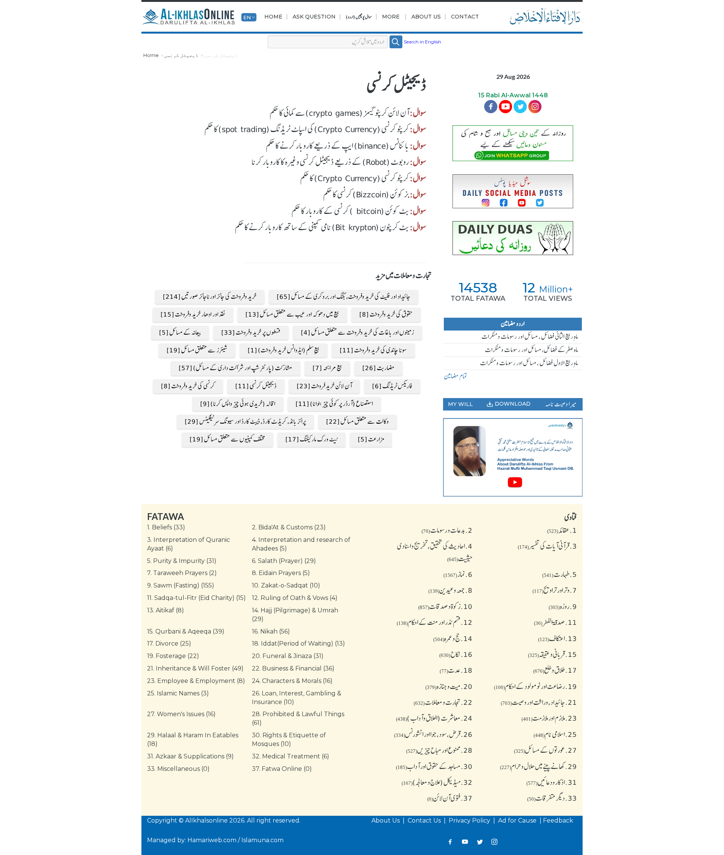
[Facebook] (490, 106)
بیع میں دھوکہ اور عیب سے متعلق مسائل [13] (292, 314)
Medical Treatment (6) (290, 756)
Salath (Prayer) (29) (284, 560)
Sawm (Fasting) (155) (180, 585)
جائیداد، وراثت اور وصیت (539, 702)
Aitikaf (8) (165, 610)
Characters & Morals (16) (292, 680)
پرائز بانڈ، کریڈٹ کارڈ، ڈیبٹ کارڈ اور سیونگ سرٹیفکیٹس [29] (245, 421)
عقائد (562, 530)
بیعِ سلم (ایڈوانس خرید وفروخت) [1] (283, 350)
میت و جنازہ (448, 686)
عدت (456, 670)
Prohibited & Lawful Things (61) (298, 718)
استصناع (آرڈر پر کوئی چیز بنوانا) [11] (334, 403)
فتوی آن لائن (449, 798)
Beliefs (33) (166, 527)
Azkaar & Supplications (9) (190, 756)
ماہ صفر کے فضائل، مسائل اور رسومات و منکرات (531, 349)
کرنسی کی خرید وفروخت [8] (188, 386)
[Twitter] (520, 106)
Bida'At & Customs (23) (289, 527)
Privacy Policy (470, 820)
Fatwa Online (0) (282, 768)
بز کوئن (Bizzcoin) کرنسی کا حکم (366, 194)
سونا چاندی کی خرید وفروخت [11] (373, 350)
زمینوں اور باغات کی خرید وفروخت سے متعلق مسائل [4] (357, 332)
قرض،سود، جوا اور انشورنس (433, 734)
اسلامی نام (555, 734)
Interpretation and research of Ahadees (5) (301, 544)
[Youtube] (505, 106)
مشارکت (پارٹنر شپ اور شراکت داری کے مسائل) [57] (235, 368)
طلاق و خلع (555, 670)
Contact (465, 16)
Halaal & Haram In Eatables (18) (192, 739)
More (391, 16)
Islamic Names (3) (178, 693)
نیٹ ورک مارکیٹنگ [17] (311, 439)
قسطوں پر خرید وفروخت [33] (251, 332)
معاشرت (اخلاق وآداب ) (434, 718)
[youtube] (513, 457)
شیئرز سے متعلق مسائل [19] (197, 350)
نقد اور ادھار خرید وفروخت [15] (193, 314)
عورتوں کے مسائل (545, 750)
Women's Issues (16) (181, 714)
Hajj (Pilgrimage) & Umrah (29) (295, 615)
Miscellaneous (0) (178, 768)
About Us (426, 16)
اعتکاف (557, 638)
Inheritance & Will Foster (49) (195, 668)
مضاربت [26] (378, 368)
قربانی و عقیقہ (552, 654)
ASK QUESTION (314, 16)
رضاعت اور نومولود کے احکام (535, 686)
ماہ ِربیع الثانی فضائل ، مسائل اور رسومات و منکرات (530, 336)
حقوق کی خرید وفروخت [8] (386, 314)
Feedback (558, 820)
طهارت (559, 574)
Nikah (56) (271, 631)
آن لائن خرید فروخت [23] (324, 386)
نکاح (455, 654)
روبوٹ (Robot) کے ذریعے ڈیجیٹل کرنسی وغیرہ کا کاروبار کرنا (330, 162)
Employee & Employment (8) (196, 680)
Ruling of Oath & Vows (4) (294, 597)
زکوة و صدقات (445, 606)
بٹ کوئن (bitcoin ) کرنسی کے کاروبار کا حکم (350, 211)
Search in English (422, 42)
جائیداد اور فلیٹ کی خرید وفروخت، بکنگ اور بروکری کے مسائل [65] (343, 296)
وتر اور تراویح (554, 590)
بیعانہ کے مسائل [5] (180, 332)
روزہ (563, 606)
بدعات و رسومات (447, 530)
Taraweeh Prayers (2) (182, 573)
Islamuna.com (262, 840)
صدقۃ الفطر (555, 622)
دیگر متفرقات (552, 798)
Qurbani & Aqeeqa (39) (185, 631)
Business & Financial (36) (293, 668)
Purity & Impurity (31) (181, 560)
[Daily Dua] (513, 238)
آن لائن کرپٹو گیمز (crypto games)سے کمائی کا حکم (339, 113)
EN (247, 17)
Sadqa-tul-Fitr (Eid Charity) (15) (196, 597)
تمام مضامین (455, 376)
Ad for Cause (518, 820)
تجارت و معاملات (443, 702)
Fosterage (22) (173, 656)
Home (273, 16)
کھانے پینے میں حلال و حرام (538, 766)
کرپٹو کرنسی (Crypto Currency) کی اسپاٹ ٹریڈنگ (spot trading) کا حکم (306, 129)
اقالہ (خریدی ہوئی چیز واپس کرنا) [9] (237, 403)
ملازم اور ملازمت (549, 718)
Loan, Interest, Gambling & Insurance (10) (296, 698)
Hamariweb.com (211, 840)
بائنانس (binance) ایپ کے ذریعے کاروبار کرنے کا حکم (337, 145)
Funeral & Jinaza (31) (288, 656)
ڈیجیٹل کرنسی (181, 55)
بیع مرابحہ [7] (327, 368)
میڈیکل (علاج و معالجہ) (437, 782)
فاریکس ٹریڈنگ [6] (392, 386)
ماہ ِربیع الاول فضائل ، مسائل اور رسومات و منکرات (529, 363)
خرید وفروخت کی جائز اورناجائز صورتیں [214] (209, 296)
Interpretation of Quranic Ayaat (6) (188, 544)
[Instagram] (494, 842)
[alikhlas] (188, 17)
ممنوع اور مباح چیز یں (439, 750)
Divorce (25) (169, 643)
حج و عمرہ (452, 638)
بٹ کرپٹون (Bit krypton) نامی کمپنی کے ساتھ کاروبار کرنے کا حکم (322, 227)
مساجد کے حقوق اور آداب (434, 766)
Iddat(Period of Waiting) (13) (298, 643)
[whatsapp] (513, 143)
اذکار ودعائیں (551, 782)
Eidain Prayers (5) (281, 573)
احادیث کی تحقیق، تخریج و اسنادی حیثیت (434, 552)
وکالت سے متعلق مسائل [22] (357, 421)
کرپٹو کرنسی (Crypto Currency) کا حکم (354, 178)
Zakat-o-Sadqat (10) (286, 585)
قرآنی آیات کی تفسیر (547, 546)
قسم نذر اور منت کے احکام (434, 622)
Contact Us (425, 820)
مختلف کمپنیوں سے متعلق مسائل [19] (227, 439)
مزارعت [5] (371, 439)
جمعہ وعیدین (450, 590)
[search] (396, 41)
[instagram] (534, 106)
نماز (457, 574)
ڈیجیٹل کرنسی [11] (255, 386)
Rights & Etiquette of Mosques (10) (289, 739)
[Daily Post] (513, 191)
